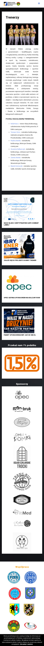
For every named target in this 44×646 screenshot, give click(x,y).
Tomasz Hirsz (15, 132)
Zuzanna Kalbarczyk (18, 149)
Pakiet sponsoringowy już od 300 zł (20, 335)
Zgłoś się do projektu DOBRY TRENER (20, 260)
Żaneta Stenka (16, 157)
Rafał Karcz (15, 124)
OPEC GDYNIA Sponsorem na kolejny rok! (22, 298)
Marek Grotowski (16, 166)
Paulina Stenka (16, 141)
